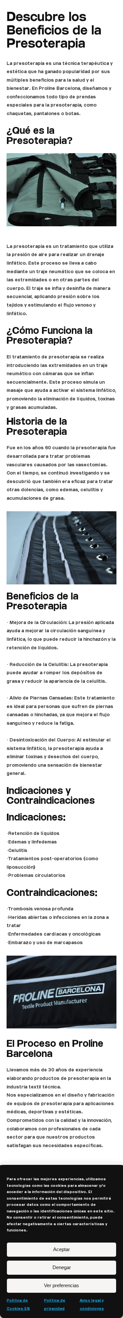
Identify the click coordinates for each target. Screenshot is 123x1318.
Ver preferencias (61, 1285)
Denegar (61, 1267)
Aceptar (61, 1249)
